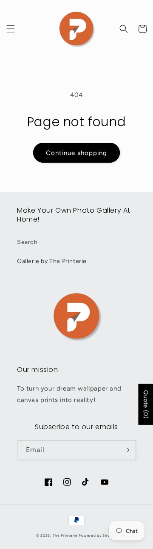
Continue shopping (76, 153)
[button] (10, 28)
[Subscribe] (126, 450)
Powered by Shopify (98, 535)
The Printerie (65, 535)
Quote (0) (145, 404)
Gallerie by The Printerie (52, 261)
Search (27, 242)
